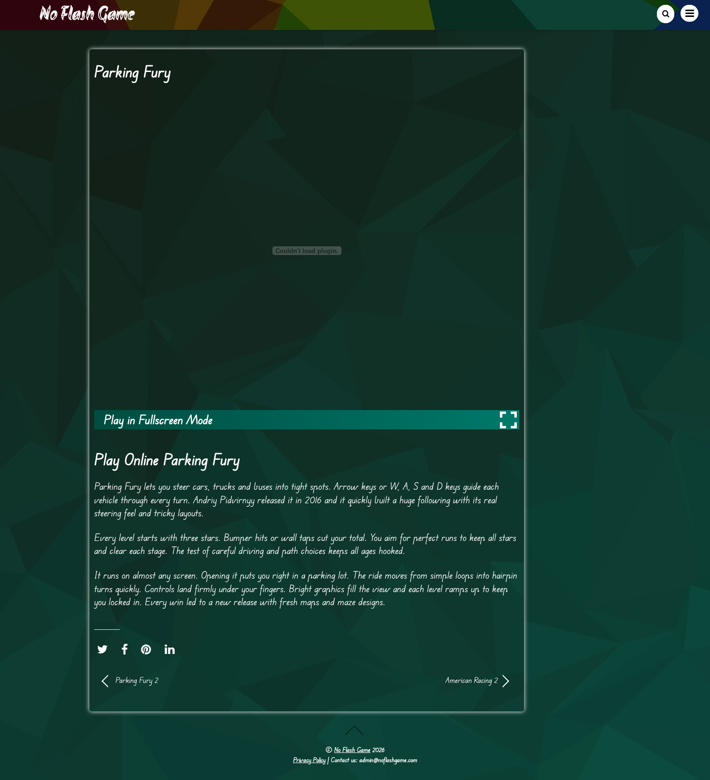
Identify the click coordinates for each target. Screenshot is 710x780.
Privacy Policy (309, 760)
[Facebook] (127, 649)
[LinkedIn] (172, 649)
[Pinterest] (148, 649)
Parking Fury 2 (136, 680)
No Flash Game (352, 749)
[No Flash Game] (88, 19)
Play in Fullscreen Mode (158, 419)
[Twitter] (105, 649)
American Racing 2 (408, 680)
